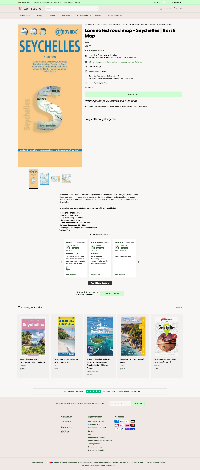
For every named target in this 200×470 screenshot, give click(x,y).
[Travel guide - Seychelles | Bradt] (133, 343)
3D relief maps (83, 15)
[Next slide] (139, 262)
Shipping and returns (96, 437)
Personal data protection (155, 462)
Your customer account (97, 428)
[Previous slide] (61, 262)
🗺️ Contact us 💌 (94, 425)
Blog (89, 434)
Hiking (39, 15)
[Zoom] (50, 96)
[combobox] (156, 2)
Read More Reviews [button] (100, 283)
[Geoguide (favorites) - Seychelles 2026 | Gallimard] (33, 343)
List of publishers (94, 444)
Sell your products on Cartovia (100, 440)
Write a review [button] (112, 293)
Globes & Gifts (114, 15)
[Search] (97, 8)
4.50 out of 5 (94, 292)
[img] (71, 242)
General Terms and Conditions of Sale (128, 462)
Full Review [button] (71, 274)
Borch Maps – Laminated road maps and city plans (105, 106)
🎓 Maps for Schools (95, 450)
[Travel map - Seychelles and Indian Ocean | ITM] (66, 343)
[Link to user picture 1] (69, 268)
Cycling (52, 15)
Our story (91, 431)
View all (179, 307)
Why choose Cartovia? (96, 421)
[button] (90, 51)
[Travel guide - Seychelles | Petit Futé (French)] (166, 343)
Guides (98, 15)
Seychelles (143, 106)
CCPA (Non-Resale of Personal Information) (99, 465)
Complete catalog (95, 447)
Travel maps (25, 15)
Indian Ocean (132, 106)
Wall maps (66, 15)
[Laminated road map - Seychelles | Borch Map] (133, 134)
